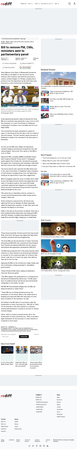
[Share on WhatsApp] (29, 446)
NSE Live (3, 424)
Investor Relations (37, 440)
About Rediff (2, 440)
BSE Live (3, 421)
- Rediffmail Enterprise (42, 402)
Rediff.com (61, 440)
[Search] (69, 3)
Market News (4, 426)
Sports (58, 404)
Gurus (49, 3)
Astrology (59, 414)
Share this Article (10, 67)
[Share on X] (33, 446)
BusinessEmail (44, 3)
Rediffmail (38, 397)
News (29, 3)
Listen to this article (10, 63)
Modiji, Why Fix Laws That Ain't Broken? (56, 161)
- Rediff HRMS (39, 407)
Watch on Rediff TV (28, 63)
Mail (25, 3)
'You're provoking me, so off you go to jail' (57, 158)
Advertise (11, 440)
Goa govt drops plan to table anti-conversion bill (59, 166)
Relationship (18, 429)
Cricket (59, 407)
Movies (59, 402)
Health (16, 421)
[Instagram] (40, 446)
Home (22, 3)
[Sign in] (74, 3)
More (56, 3)
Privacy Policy (18, 440)
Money (36, 3)
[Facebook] (36, 446)
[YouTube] (44, 446)
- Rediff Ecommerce (41, 404)
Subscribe (24, 336)
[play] (58, 229)
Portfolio (3, 431)
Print (37, 334)
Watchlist (3, 429)
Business (59, 399)
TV (52, 3)
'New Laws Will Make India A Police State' (56, 163)
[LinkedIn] (47, 446)
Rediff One (39, 399)
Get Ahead (60, 409)
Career (16, 426)
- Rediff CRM (39, 409)
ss (8, 59)
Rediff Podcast (61, 416)
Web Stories (46, 220)
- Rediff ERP (39, 412)
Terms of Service (27, 440)
